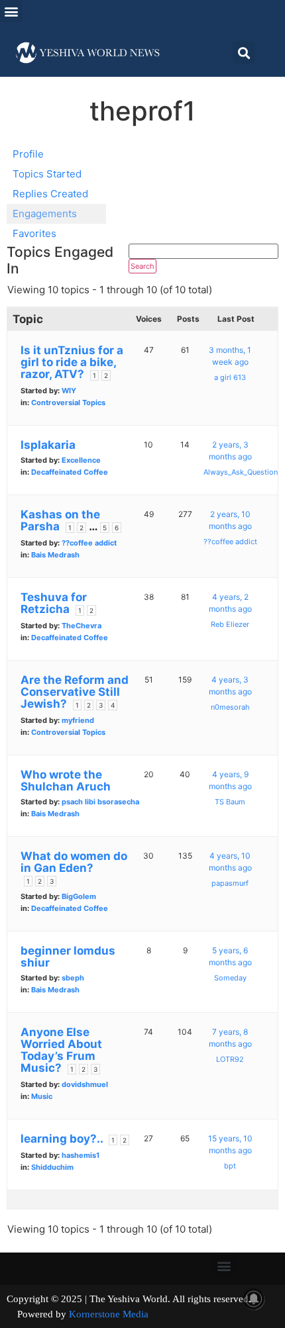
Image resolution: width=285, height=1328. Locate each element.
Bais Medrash (55, 554)
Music (41, 1096)
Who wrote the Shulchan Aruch (66, 780)
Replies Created (50, 193)
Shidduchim (52, 1167)
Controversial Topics (68, 402)
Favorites (34, 233)
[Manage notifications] (253, 1298)
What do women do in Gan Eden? (74, 862)
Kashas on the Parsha (60, 520)
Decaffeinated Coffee (69, 472)
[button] (11, 11)
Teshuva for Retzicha (54, 603)
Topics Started (47, 173)
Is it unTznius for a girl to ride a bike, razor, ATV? (72, 362)
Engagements (45, 213)
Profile (28, 154)
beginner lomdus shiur (68, 956)
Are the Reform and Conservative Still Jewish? (75, 691)
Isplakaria (48, 444)
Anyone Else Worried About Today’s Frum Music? (61, 1049)
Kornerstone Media (108, 1314)
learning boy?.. (62, 1138)
